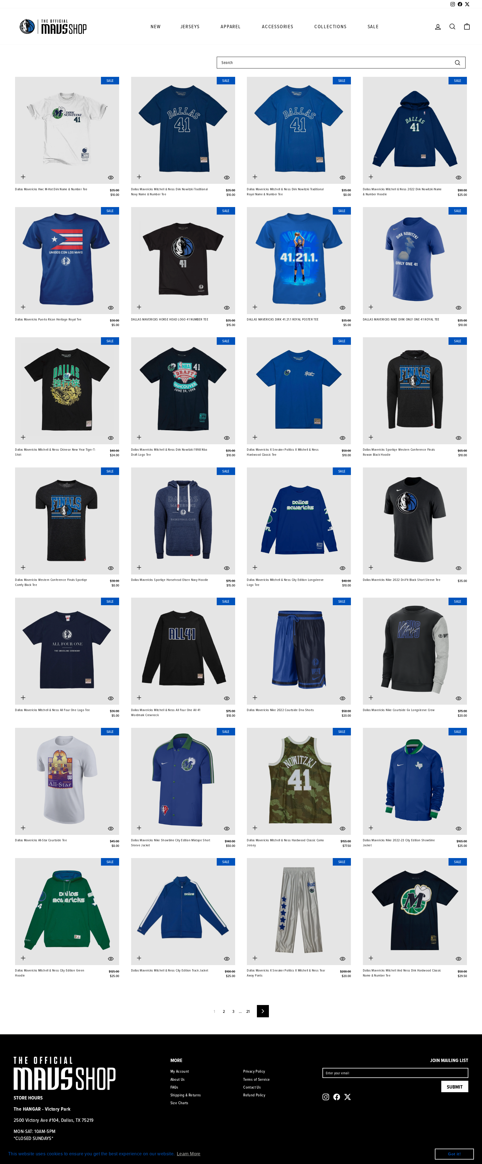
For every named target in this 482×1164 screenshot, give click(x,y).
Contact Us (252, 1087)
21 (248, 1011)
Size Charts (179, 1103)
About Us (177, 1079)
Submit (455, 1086)
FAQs (174, 1087)
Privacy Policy (254, 1071)
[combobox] (341, 62)
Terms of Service (256, 1079)
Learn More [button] (189, 1153)
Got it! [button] (454, 1154)
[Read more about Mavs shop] (53, 26)
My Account (179, 1071)
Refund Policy (254, 1095)
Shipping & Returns (185, 1095)
